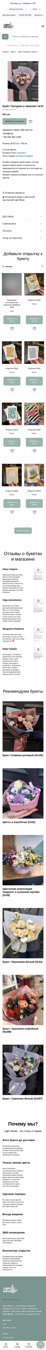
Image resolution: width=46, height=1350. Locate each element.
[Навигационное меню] (43, 26)
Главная (6, 52)
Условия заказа (8, 1338)
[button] (6, 1345)
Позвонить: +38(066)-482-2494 (23, 45)
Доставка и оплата (9, 1328)
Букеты (13, 52)
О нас (5, 1324)
